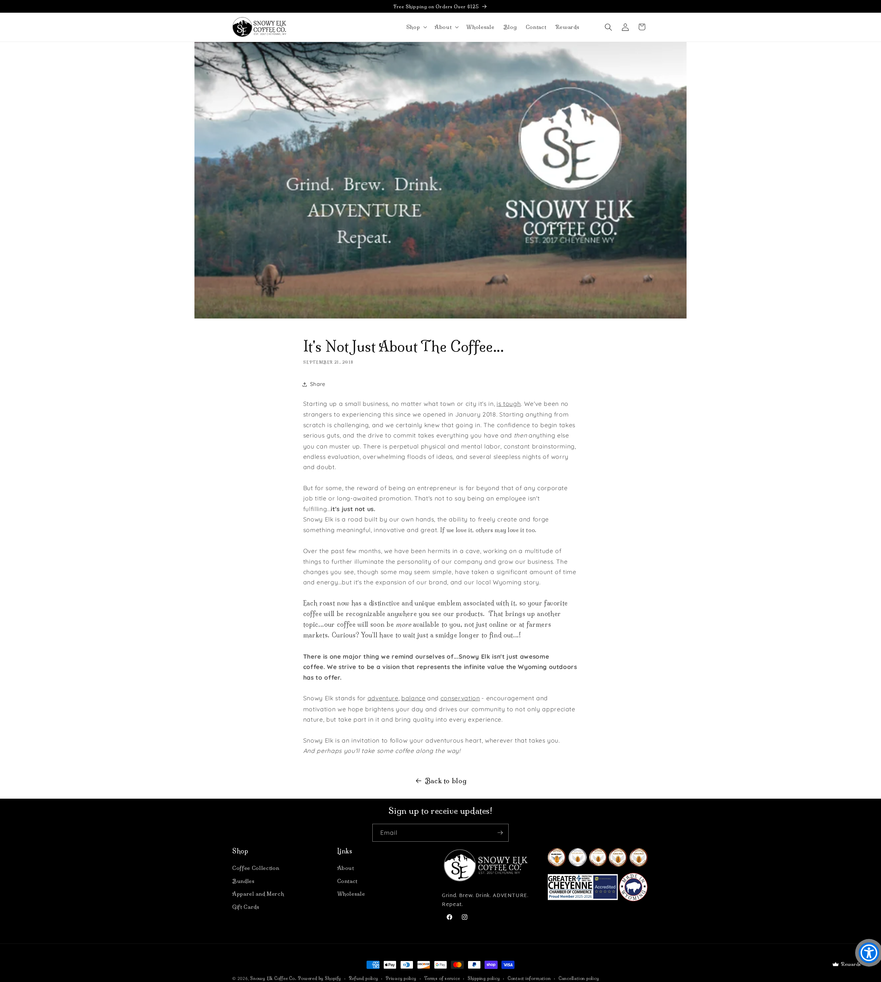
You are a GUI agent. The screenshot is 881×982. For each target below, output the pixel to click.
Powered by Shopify (319, 978)
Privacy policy (401, 978)
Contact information (529, 978)
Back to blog (446, 780)
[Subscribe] (500, 833)
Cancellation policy (579, 978)
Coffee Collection (255, 868)
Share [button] (318, 384)
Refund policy (363, 978)
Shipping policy (484, 978)
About (345, 868)
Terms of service (442, 978)
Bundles (243, 881)
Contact (347, 881)
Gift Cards (245, 907)
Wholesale (351, 894)
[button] (416, 27)
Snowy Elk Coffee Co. (273, 978)
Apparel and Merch (258, 894)
